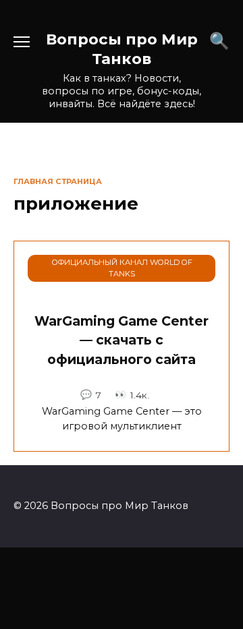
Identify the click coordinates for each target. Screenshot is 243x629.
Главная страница (58, 181)
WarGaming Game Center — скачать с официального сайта (121, 340)
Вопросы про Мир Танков (122, 49)
